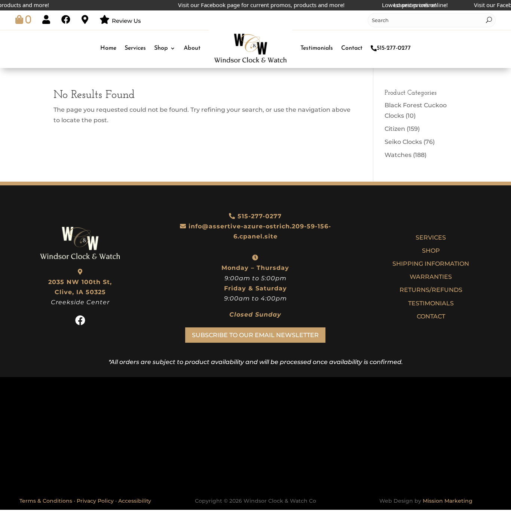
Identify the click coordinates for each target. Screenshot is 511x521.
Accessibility (134, 500)
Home (108, 48)
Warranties (431, 276)
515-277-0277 (394, 48)
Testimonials (316, 48)
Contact (351, 48)
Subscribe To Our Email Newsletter (255, 335)
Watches (398, 154)
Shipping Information (430, 263)
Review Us (126, 20)
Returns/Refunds (431, 289)
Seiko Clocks (403, 141)
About (192, 48)
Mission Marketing (447, 500)
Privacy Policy (95, 500)
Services (135, 48)
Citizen (395, 128)
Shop (161, 48)
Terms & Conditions (45, 500)
